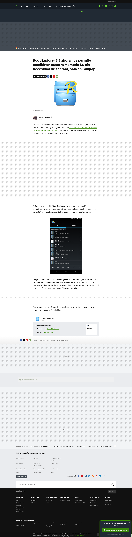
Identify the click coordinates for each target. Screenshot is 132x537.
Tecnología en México (39, 469)
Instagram (109, 6)
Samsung (90, 48)
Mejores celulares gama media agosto (40, 446)
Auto (50, 6)
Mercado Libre (45, 48)
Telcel (52, 472)
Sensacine (49, 500)
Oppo (103, 48)
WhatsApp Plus (81, 446)
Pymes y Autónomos (108, 503)
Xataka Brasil (20, 525)
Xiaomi (98, 48)
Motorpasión (78, 500)
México (18, 472)
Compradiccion (94, 505)
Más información (79, 535)
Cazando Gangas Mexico (56, 459)
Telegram (89, 475)
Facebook (99, 6)
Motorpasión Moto (80, 503)
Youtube (106, 6)
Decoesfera (93, 503)
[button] (45, 117)
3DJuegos (33, 500)
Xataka (18, 500)
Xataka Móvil (19, 503)
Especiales (19, 464)
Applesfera (19, 505)
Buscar (112, 484)
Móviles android (63, 340)
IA (70, 48)
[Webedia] (112, 1)
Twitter (103, 6)
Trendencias (93, 500)
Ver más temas (21, 477)
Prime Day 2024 (21, 469)
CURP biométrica (93, 446)
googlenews (112, 6)
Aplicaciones (54, 464)
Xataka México (20, 523)
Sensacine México (51, 523)
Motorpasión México (78, 523)
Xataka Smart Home (20, 508)
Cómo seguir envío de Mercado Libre (63, 446)
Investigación (20, 458)
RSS (92, 475)
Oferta (54, 48)
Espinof (48, 503)
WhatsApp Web (62, 48)
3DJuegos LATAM (35, 523)
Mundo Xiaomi (20, 511)
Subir (111, 492)
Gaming (35, 6)
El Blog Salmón (109, 500)
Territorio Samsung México (66, 6)
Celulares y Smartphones (47, 340)
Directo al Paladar (65, 500)
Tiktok (115, 6)
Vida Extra (34, 503)
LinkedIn (100, 475)
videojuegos (37, 472)
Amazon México (34, 48)
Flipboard (54, 76)
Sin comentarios (41, 76)
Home (43, 6)
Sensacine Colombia (49, 526)
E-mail (57, 76)
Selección (24, 6)
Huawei (75, 48)
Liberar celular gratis (106, 446)
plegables (82, 48)
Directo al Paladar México (65, 523)
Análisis (35, 458)
